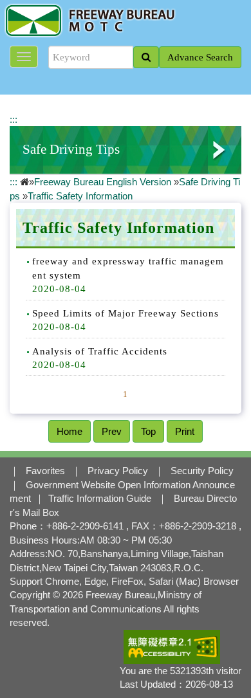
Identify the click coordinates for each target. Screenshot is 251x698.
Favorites (45, 470)
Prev (112, 431)
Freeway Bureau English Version (102, 181)
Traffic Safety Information (80, 195)
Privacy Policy (118, 470)
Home (69, 431)
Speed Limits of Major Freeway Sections (125, 313)
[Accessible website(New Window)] (172, 646)
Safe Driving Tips (71, 149)
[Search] (146, 57)
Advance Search (200, 57)
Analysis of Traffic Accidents (99, 351)
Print (184, 431)
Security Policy (202, 470)
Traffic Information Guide (99, 498)
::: (13, 119)
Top (148, 431)
